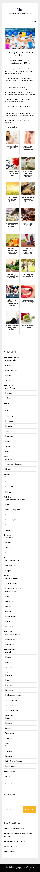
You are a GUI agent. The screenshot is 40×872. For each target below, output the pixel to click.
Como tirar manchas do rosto (15, 828)
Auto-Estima (10, 388)
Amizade (8, 652)
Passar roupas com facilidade (15, 841)
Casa (6, 456)
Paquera (8, 662)
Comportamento (11, 370)
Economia (7, 558)
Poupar (8, 571)
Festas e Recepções (12, 510)
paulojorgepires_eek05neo (20, 63)
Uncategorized (9, 771)
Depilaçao (9, 421)
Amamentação (10, 591)
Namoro (8, 657)
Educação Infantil (11, 578)
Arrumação (9, 459)
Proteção (8, 723)
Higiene (8, 375)
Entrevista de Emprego (13, 761)
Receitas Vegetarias (12, 525)
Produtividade (10, 766)
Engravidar (9, 601)
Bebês (7, 596)
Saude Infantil (10, 705)
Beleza (6, 403)
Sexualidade (8, 715)
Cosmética (9, 416)
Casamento (8, 474)
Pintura (8, 553)
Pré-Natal (9, 626)
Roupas (8, 441)
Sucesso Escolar (11, 583)
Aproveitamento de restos (15, 500)
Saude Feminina (11, 700)
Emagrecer (9, 690)
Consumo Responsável (13, 634)
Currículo (8, 751)
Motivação (9, 393)
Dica (20, 10)
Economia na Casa (12, 560)
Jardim (7, 548)
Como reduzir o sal (11, 851)
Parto (7, 621)
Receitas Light (10, 520)
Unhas (7, 451)
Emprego (8, 756)
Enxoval (8, 606)
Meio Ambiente (9, 631)
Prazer (7, 718)
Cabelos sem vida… (11, 846)
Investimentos (10, 566)
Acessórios (9, 406)
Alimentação (10, 365)
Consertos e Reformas (13, 464)
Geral (7, 431)
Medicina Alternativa (13, 695)
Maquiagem (9, 436)
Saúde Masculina (11, 710)
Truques (8, 446)
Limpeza (8, 469)
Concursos (9, 746)
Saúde (7, 380)
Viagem (7, 776)
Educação (7, 576)
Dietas (7, 680)
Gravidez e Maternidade (13, 588)
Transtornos (10, 733)
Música (8, 492)
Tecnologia (8, 738)
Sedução (8, 728)
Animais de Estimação (12, 357)
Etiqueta (8, 426)
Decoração (8, 535)
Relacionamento (10, 649)
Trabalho (7, 743)
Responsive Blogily (13, 869)
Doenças (8, 685)
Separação (9, 667)
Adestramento (10, 360)
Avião (7, 779)
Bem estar (9, 675)
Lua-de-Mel (9, 487)
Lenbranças (9, 477)
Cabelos (8, 411)
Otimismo (8, 398)
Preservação (10, 639)
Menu (34, 21)
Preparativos (10, 784)
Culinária (7, 497)
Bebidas (8, 505)
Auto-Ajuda (8, 385)
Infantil (8, 543)
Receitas (8, 515)
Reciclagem (9, 644)
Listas (7, 482)
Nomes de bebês (11, 616)
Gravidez (8, 611)
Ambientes (9, 538)
